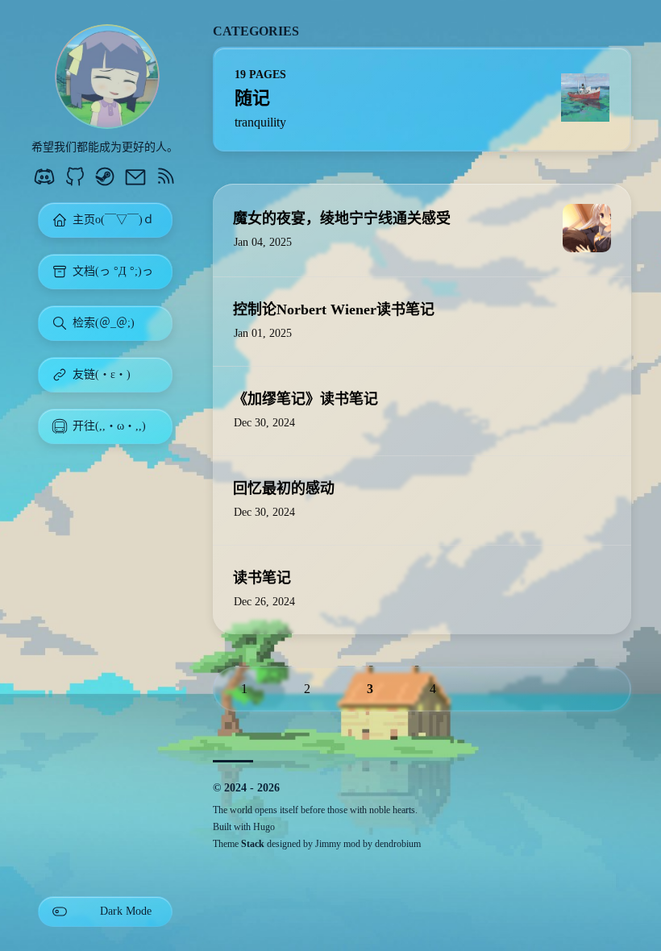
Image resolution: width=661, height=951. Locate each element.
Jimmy (328, 843)
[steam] (105, 178)
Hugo (264, 827)
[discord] (44, 178)
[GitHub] (75, 178)
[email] (135, 178)
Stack (252, 843)
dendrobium (398, 843)
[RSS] (165, 178)
